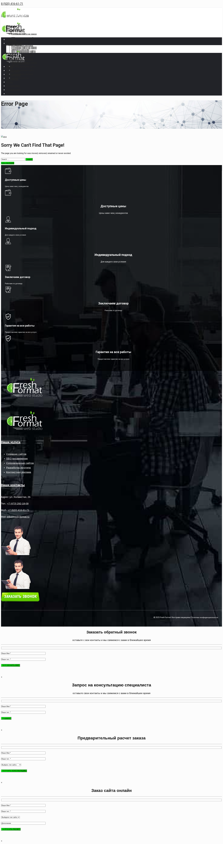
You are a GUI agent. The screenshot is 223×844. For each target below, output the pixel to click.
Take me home (7, 163)
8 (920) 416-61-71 (12, 3)
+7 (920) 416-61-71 (18, 510)
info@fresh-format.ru (18, 516)
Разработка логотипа (18, 467)
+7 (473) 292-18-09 (18, 503)
